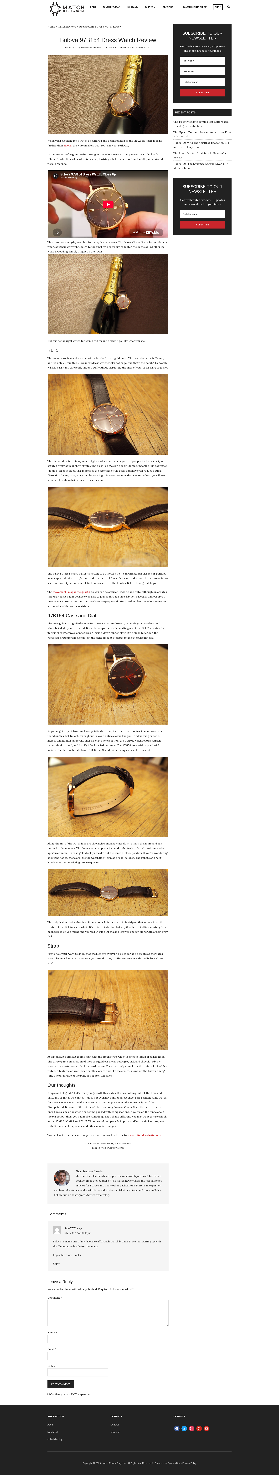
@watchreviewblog (97, 1194)
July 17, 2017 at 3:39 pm (77, 1233)
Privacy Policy (189, 1463)
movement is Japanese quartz (71, 591)
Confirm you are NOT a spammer (71, 1394)
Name (52, 1332)
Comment (54, 1297)
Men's (110, 1143)
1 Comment (111, 47)
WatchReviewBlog (66, 9)
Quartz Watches (115, 1147)
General (114, 1424)
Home (51, 26)
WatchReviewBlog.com (114, 1463)
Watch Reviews (67, 26)
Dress (102, 1143)
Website (52, 1366)
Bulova (67, 145)
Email (51, 1349)
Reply (56, 1263)
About (50, 1424)
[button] (228, 7)
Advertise (115, 1432)
